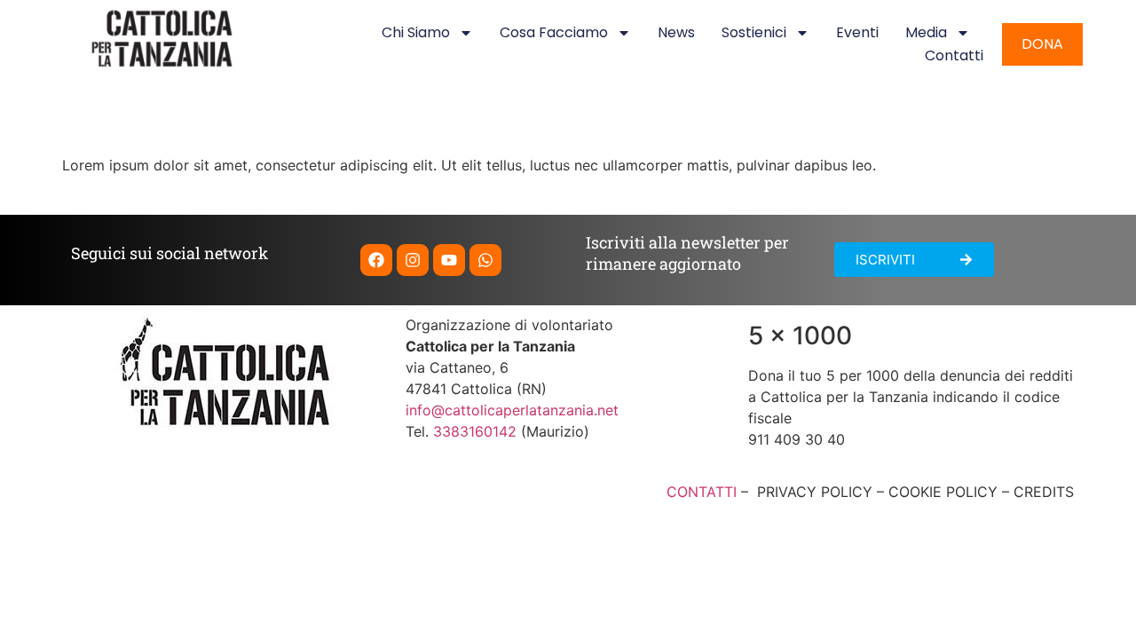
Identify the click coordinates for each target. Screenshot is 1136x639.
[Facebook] (376, 260)
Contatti (954, 55)
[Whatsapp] (485, 260)
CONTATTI (702, 492)
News (676, 32)
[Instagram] (413, 260)
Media (926, 32)
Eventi (857, 32)
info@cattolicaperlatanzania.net (512, 410)
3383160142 (475, 431)
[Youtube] (449, 260)
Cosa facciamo (554, 32)
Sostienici (754, 32)
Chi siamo (416, 32)
